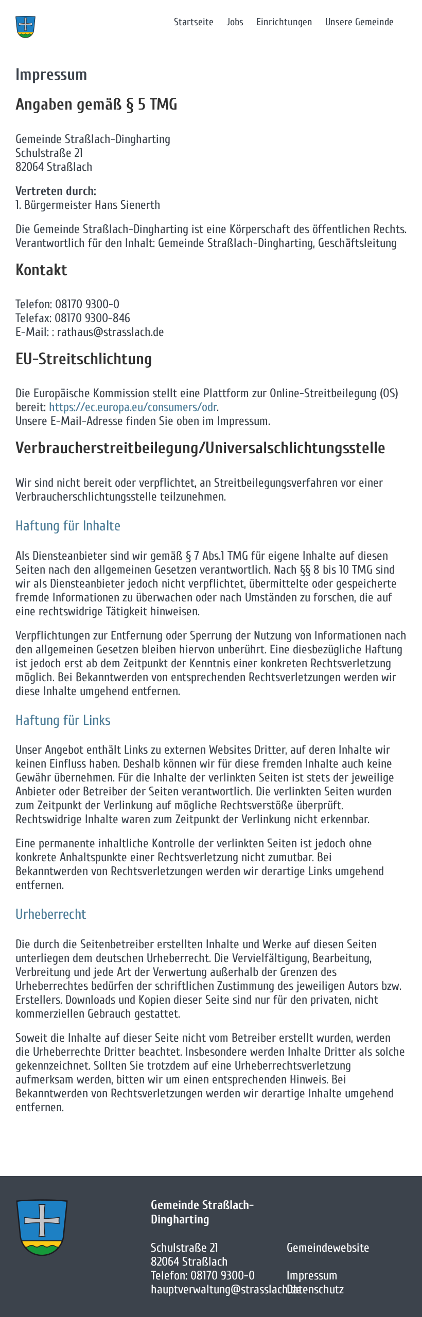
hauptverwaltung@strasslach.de (226, 1289)
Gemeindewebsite (328, 1248)
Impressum (312, 1276)
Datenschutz (315, 1289)
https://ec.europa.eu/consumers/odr (133, 407)
